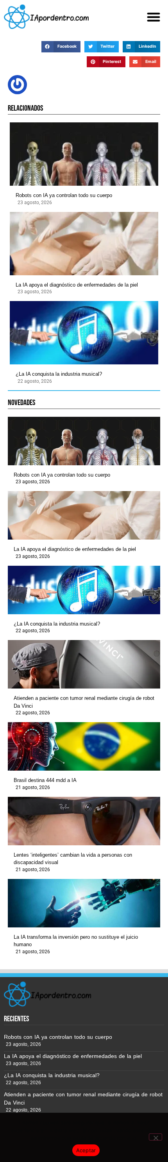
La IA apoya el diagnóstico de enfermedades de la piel (77, 285)
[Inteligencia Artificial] (46, 16)
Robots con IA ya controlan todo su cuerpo (64, 195)
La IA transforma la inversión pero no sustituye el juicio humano (76, 941)
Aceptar (86, 1150)
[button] (153, 16)
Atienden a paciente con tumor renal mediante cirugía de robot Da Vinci (84, 702)
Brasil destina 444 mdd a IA (45, 780)
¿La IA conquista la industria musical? (59, 374)
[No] (155, 1136)
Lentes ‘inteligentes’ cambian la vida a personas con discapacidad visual (73, 859)
